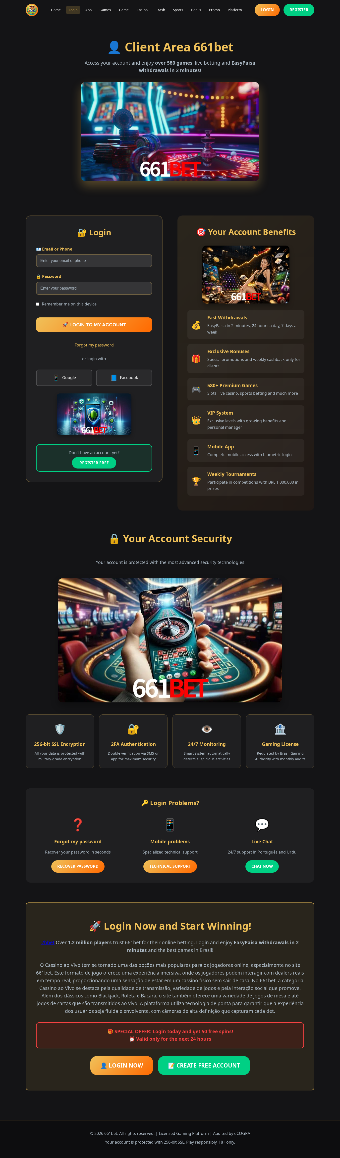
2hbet (48, 942)
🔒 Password (48, 276)
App (88, 9)
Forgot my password (94, 345)
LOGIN (267, 9)
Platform (235, 9)
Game (124, 9)
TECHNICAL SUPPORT (170, 866)
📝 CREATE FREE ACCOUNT (204, 1065)
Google (64, 378)
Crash (160, 9)
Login (73, 9)
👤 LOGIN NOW (121, 1065)
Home (56, 9)
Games (105, 9)
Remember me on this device (69, 304)
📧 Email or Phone (54, 249)
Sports (178, 9)
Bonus (196, 9)
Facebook (124, 378)
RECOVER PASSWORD (78, 866)
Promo (214, 9)
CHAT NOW (262, 866)
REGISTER (298, 9)
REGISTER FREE (94, 463)
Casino (142, 9)
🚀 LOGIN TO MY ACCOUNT (94, 324)
